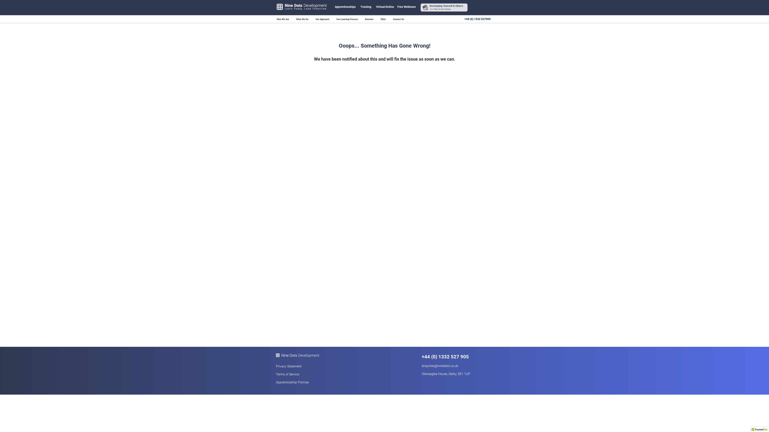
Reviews (369, 19)
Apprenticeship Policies (292, 382)
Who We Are (283, 19)
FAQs (383, 19)
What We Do (302, 19)
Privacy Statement (289, 366)
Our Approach (322, 19)
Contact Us (398, 19)
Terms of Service (287, 374)
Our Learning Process (347, 19)
